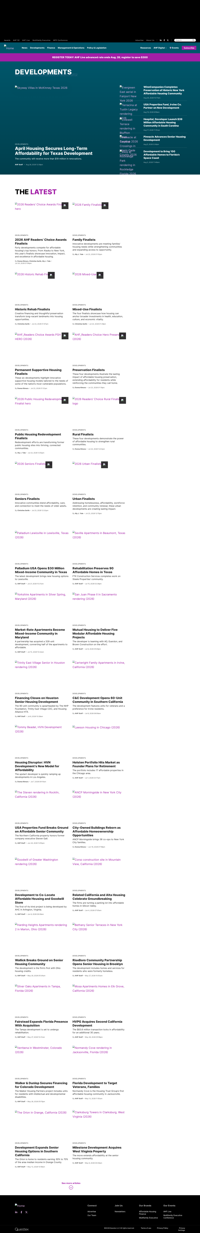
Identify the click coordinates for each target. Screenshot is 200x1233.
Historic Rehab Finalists (32, 309)
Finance (51, 47)
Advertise (139, 40)
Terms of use (146, 1228)
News (24, 47)
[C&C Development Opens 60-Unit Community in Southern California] (99, 665)
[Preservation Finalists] (99, 337)
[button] (71, 1186)
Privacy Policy (162, 1228)
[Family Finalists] (90, 204)
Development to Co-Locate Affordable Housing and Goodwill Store (39, 898)
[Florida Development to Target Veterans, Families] (99, 1050)
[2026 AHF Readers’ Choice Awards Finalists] (41, 206)
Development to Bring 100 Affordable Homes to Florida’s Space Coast (162, 154)
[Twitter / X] (168, 40)
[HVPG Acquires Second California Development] (99, 988)
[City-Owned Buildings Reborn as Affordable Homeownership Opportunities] (99, 794)
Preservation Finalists (89, 370)
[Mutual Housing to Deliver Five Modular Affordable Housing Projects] (99, 596)
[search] (193, 40)
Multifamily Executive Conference (172, 1216)
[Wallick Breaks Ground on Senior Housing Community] (41, 927)
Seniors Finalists (27, 499)
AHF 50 (16, 40)
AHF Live (26, 40)
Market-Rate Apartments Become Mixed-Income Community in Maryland (40, 633)
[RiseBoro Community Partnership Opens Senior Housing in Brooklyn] (99, 927)
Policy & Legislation (96, 47)
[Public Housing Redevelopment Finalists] (41, 401)
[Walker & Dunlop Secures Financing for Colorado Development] (41, 1050)
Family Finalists (84, 239)
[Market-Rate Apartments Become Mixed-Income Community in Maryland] (41, 596)
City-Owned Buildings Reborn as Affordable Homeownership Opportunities (97, 831)
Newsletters (120, 1211)
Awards (7, 40)
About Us (150, 40)
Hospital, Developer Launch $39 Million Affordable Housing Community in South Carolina (163, 122)
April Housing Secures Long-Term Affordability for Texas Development (54, 151)
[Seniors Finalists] (33, 463)
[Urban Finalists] (90, 463)
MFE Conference (60, 40)
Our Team (91, 1215)
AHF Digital (159, 47)
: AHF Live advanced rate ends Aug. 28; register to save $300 (100, 57)
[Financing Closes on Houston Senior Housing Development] (41, 665)
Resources (145, 47)
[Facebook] (164, 40)
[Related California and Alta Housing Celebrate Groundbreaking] (99, 862)
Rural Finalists (83, 434)
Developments (37, 47)
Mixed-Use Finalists (87, 309)
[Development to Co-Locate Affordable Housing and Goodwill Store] (41, 862)
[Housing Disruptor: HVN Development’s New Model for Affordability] (41, 729)
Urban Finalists (84, 499)
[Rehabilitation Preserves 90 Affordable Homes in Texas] (99, 535)
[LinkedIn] (161, 40)
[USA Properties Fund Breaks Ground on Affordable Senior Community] (41, 794)
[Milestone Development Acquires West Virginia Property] (99, 1114)
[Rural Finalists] (99, 401)
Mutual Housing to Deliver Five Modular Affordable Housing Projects (95, 633)
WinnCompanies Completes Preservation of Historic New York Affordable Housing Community (164, 90)
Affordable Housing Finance (147, 1212)
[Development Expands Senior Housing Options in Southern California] (41, 1112)
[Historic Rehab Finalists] (35, 274)
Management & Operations (71, 47)
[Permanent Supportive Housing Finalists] (41, 337)
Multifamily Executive (41, 40)
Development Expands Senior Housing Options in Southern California (37, 1151)
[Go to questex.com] (22, 1229)
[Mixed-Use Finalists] (88, 274)
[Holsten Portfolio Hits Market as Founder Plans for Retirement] (96, 727)
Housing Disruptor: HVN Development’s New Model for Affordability (37, 766)
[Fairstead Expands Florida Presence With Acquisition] (41, 988)
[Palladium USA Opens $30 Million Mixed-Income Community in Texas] (41, 535)
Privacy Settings (181, 1229)
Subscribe (189, 47)
